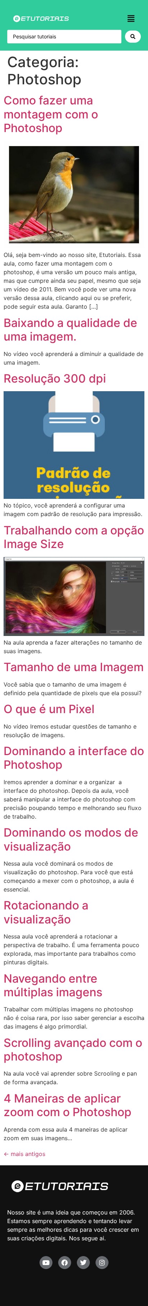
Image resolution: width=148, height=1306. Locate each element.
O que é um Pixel (49, 709)
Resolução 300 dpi (55, 378)
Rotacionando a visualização (46, 912)
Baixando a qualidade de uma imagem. (70, 329)
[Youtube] (46, 1262)
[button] (131, 18)
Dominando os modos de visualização (71, 839)
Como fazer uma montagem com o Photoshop (51, 114)
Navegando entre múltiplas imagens (53, 985)
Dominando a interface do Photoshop (74, 758)
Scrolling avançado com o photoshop (73, 1049)
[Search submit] (133, 37)
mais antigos (24, 1153)
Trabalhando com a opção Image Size (74, 537)
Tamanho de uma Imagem (74, 667)
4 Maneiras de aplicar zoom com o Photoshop (67, 1105)
